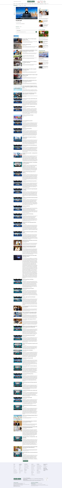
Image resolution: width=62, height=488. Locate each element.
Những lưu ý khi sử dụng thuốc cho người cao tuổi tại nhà (29, 344)
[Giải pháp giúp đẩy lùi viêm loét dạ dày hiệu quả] (18, 147)
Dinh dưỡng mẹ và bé (39, 465)
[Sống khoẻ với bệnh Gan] (18, 208)
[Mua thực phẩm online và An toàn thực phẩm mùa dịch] (18, 454)
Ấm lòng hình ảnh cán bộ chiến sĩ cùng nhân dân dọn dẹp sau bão (29, 69)
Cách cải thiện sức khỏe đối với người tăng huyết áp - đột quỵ (29, 189)
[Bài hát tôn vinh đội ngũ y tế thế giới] (18, 117)
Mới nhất (20, 26)
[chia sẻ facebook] (14, 8)
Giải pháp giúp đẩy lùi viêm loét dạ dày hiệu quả (29, 145)
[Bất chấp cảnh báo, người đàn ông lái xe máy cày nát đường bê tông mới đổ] (18, 82)
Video (22, 5)
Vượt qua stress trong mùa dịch (27, 397)
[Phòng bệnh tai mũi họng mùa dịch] (18, 360)
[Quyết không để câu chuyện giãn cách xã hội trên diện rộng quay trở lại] (18, 242)
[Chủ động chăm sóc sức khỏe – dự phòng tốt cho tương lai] (18, 155)
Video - (23, 76)
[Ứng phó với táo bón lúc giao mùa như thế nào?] (43, 34)
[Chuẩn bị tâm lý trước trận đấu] (18, 130)
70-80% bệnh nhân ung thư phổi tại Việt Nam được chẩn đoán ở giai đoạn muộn (45, 25)
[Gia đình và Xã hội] (38, 2)
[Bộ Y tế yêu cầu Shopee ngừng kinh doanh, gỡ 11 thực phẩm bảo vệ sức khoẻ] (41, 21)
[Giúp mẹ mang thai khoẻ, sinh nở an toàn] (18, 337)
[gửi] (36, 31)
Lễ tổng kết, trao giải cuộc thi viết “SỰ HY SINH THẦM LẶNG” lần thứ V (29, 256)
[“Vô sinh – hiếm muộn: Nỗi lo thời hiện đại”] (18, 299)
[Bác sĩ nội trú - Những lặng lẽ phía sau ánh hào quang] (41, 63)
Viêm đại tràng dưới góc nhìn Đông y (27, 279)
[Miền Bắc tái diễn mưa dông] (18, 46)
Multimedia (16, 5)
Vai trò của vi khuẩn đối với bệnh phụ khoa (28, 106)
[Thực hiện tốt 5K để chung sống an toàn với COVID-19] (18, 173)
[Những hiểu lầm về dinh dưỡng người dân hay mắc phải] (18, 224)
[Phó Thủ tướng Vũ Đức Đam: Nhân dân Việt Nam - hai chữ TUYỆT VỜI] (18, 308)
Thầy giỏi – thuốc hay (26, 465)
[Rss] (47, 478)
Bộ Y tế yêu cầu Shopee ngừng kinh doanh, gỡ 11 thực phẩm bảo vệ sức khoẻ (45, 21)
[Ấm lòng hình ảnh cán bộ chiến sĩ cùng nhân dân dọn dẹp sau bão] (18, 71)
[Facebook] (46, 478)
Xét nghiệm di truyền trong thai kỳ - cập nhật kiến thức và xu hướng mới (29, 163)
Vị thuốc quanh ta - (45, 47)
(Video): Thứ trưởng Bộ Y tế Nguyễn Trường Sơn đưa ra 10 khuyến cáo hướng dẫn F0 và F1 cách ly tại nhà (29, 87)
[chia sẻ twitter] (14, 9)
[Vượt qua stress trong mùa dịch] (18, 399)
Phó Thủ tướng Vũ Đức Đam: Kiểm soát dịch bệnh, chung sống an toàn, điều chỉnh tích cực (29, 447)
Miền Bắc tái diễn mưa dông (26, 44)
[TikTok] (45, 478)
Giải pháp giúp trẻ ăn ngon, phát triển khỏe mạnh (29, 98)
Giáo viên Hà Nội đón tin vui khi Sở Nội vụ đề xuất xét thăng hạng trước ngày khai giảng (29, 50)
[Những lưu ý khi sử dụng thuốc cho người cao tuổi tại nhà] (18, 345)
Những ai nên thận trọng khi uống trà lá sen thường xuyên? (45, 46)
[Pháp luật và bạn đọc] (41, 2)
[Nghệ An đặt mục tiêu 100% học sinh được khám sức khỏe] (43, 12)
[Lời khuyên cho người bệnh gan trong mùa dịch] (18, 183)
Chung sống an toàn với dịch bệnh (27, 350)
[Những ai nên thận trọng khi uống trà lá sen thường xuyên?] (41, 46)
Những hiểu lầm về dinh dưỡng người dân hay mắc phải (29, 223)
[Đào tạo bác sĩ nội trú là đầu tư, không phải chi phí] (41, 67)
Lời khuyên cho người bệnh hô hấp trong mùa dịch (29, 197)
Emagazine (20, 5)
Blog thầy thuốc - (40, 59)
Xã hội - (23, 45)
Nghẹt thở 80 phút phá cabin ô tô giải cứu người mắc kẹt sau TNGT (29, 75)
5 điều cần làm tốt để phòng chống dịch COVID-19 (29, 415)
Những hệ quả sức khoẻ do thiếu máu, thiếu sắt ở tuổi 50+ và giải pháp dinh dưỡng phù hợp (29, 326)
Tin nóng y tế (15, 469)
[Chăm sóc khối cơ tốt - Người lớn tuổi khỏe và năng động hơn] (18, 139)
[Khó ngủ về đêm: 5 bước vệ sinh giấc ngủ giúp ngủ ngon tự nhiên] (18, 40)
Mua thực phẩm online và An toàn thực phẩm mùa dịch (29, 453)
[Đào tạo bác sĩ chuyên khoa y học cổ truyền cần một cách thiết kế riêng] (43, 54)
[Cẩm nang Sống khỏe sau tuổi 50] (18, 122)
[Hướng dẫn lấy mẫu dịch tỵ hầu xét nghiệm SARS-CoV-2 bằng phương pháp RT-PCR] (18, 428)
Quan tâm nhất (17, 26)
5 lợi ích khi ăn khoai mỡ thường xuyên (28, 55)
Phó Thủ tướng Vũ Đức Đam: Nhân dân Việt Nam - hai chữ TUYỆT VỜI (29, 306)
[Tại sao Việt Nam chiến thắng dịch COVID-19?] (18, 321)
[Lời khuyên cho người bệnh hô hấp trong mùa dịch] (18, 199)
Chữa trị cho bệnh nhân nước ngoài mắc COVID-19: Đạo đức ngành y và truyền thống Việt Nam (29, 312)
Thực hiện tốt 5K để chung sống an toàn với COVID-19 (29, 172)
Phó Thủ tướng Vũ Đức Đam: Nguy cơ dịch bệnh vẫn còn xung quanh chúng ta (29, 421)
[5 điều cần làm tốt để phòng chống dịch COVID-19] (18, 417)
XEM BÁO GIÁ (36, 482)
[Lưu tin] (14, 12)
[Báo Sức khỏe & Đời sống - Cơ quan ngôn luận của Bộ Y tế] (31, 1)
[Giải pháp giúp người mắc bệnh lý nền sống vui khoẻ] (18, 407)
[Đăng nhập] (44, 0)
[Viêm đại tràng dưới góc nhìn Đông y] (18, 281)
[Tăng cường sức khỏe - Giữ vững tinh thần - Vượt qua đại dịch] (18, 438)
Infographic (25, 5)
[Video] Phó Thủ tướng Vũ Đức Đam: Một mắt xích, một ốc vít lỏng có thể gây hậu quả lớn (29, 246)
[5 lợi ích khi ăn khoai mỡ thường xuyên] (18, 58)
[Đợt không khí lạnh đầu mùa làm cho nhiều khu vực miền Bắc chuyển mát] (18, 63)
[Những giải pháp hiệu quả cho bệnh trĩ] (18, 290)
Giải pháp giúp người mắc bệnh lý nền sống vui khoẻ (29, 406)
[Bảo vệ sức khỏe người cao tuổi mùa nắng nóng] (18, 368)
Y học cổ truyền (42, 29)
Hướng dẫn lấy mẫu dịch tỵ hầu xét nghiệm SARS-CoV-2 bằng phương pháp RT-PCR (29, 427)
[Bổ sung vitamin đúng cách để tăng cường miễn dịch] (18, 384)
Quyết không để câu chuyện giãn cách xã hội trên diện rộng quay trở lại (29, 241)
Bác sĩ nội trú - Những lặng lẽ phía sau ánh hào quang (45, 63)
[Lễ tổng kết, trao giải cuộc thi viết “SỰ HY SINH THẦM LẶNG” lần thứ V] (18, 257)
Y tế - (39, 17)
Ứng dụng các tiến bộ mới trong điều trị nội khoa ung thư (29, 232)
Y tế (40, 8)
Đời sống (44, 470)
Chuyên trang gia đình (45, 469)
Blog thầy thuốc (42, 50)
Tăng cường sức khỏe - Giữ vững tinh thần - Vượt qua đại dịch (29, 437)
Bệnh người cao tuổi (33, 465)
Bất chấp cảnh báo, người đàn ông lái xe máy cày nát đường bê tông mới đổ (29, 81)
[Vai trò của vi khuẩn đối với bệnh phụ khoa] (18, 108)
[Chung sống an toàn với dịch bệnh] (18, 352)
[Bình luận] (14, 14)
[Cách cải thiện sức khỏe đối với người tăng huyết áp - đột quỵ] (18, 190)
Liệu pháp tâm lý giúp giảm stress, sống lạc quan (29, 390)
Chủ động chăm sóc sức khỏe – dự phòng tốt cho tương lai (29, 153)
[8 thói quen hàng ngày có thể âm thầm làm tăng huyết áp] (41, 42)
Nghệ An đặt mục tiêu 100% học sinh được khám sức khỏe (43, 16)
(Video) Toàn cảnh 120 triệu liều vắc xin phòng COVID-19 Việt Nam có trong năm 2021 (29, 93)
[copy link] (14, 11)
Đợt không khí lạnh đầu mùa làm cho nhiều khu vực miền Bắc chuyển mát (29, 62)
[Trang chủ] (14, 3)
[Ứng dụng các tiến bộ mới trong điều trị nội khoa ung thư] (18, 233)
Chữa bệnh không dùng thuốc (26, 468)
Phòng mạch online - (24, 40)
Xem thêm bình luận (18, 28)
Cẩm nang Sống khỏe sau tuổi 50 (27, 120)
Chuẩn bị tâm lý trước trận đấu (27, 128)
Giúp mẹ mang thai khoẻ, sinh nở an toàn (28, 335)
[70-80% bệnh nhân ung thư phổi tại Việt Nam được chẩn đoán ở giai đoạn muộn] (41, 25)
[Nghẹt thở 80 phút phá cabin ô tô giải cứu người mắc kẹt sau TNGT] (18, 76)
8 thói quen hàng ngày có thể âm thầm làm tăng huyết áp (45, 42)
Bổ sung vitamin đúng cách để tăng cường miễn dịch (29, 382)
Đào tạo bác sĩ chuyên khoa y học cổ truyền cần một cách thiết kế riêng (43, 58)
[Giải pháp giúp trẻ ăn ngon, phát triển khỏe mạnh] (18, 100)
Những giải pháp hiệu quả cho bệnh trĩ (28, 288)
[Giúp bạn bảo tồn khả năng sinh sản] (18, 375)
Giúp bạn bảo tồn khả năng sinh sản (27, 373)
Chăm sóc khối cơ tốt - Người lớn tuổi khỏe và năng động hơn (29, 137)
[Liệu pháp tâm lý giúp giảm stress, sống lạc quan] (18, 392)
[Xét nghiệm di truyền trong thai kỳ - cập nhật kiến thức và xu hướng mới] (18, 164)
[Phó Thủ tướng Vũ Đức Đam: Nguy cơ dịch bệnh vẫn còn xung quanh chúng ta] (18, 423)
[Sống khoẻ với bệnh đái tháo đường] (18, 216)
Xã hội (14, 465)
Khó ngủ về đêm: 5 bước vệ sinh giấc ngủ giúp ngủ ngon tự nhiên (29, 39)
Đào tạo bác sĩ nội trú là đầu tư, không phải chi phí (45, 66)
